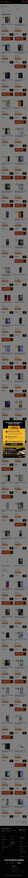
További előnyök (14, 444)
